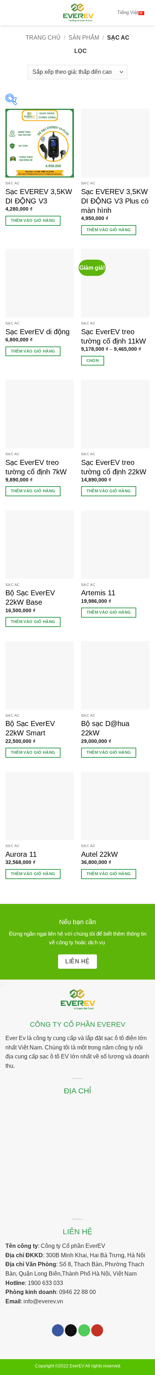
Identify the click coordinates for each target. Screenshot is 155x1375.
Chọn (93, 360)
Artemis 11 (98, 593)
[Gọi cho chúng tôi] (84, 1330)
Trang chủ (43, 38)
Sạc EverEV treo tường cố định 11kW (113, 336)
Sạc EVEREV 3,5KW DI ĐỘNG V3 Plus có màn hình (115, 201)
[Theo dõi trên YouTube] (97, 1330)
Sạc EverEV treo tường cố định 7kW (36, 467)
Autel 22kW (99, 854)
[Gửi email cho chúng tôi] (71, 1330)
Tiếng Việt (127, 12)
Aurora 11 (21, 854)
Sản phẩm (83, 38)
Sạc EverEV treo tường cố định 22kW (113, 467)
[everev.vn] (77, 12)
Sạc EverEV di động (37, 332)
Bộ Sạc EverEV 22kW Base (30, 597)
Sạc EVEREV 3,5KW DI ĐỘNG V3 (38, 196)
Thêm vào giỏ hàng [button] (33, 220)
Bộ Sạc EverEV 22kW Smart (30, 728)
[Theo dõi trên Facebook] (58, 1330)
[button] (9, 12)
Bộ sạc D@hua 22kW (105, 728)
